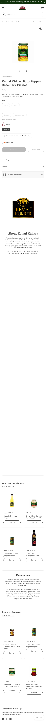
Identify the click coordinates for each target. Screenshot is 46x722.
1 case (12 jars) (19, 115)
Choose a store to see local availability (18, 136)
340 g (5, 105)
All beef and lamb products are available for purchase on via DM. (23, 2)
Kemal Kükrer (11, 22)
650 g (15, 105)
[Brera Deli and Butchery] (22, 8)
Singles (6, 115)
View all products (8, 486)
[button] (42, 8)
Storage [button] (4, 166)
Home (3, 22)
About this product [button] (7, 160)
